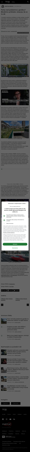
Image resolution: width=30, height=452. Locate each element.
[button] (15, 224)
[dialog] (15, 226)
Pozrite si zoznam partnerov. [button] (9, 232)
